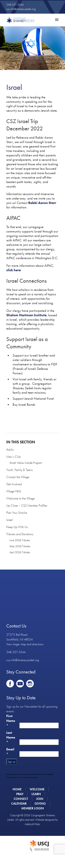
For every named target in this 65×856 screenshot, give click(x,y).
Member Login (32, 808)
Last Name (10, 737)
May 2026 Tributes (19, 546)
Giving (40, 803)
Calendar (19, 803)
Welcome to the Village (20, 498)
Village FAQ (13, 491)
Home (17, 789)
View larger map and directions (24, 644)
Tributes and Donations (19, 534)
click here (13, 270)
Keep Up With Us (17, 527)
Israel (9, 520)
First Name (10, 721)
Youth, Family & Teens (19, 470)
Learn (36, 794)
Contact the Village (17, 477)
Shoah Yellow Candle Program (25, 463)
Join (39, 799)
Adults (10, 449)
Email (10, 751)
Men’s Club (13, 457)
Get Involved (14, 484)
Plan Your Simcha (16, 513)
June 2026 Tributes (19, 540)
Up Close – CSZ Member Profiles (26, 505)
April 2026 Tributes (19, 552)
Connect (21, 799)
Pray (20, 794)
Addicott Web (32, 824)
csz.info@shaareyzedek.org (21, 9)
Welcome (37, 789)
